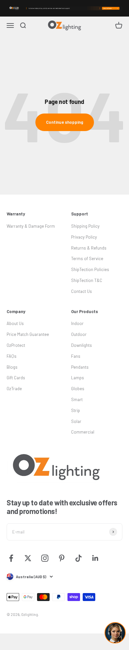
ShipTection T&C (86, 280)
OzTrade (14, 388)
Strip (75, 410)
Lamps (77, 377)
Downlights (81, 345)
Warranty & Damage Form (31, 226)
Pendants (80, 367)
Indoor (77, 323)
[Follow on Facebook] (11, 558)
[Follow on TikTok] (78, 558)
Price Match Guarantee (28, 334)
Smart (77, 399)
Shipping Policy (85, 226)
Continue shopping (64, 122)
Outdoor (79, 334)
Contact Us (81, 291)
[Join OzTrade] (64, 8)
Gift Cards (16, 377)
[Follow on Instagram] (44, 558)
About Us (15, 323)
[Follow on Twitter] (27, 558)
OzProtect (16, 345)
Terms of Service (87, 258)
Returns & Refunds (89, 248)
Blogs (12, 367)
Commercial (82, 432)
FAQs (12, 356)
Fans (75, 356)
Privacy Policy (84, 237)
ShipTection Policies (90, 269)
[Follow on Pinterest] (61, 558)
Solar (76, 421)
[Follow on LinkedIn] (95, 558)
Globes (77, 388)
